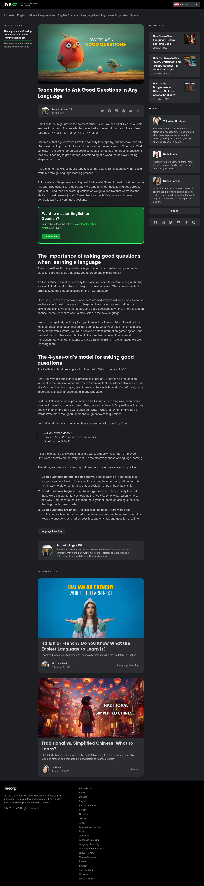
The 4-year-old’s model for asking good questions (18, 45)
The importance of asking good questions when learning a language (18, 34)
